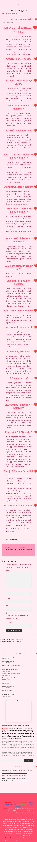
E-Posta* (8, 598)
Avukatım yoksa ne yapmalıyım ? (10, 669)
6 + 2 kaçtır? (9, 622)
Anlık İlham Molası (18, 10)
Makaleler (13, 539)
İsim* (7, 591)
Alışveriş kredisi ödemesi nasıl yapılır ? (11, 673)
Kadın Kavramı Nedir (26, 549)
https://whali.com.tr (19, 639)
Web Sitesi (8, 605)
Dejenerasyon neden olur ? (8, 661)
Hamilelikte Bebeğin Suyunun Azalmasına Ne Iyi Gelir (14, 770)
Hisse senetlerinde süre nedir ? (9, 682)
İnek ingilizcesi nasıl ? (7, 690)
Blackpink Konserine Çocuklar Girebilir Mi (12, 780)
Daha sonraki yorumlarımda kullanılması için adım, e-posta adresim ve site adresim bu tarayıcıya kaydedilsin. (18, 616)
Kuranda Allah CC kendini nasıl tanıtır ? (11, 665)
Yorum (7, 570)
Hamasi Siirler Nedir (10, 549)
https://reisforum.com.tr (7, 639)
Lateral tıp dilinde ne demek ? (9, 694)
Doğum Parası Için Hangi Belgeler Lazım (11, 775)
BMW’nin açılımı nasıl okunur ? (9, 686)
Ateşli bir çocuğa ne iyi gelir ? (9, 657)
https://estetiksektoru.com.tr (8, 641)
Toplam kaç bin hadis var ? (8, 678)
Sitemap (19, 641)
